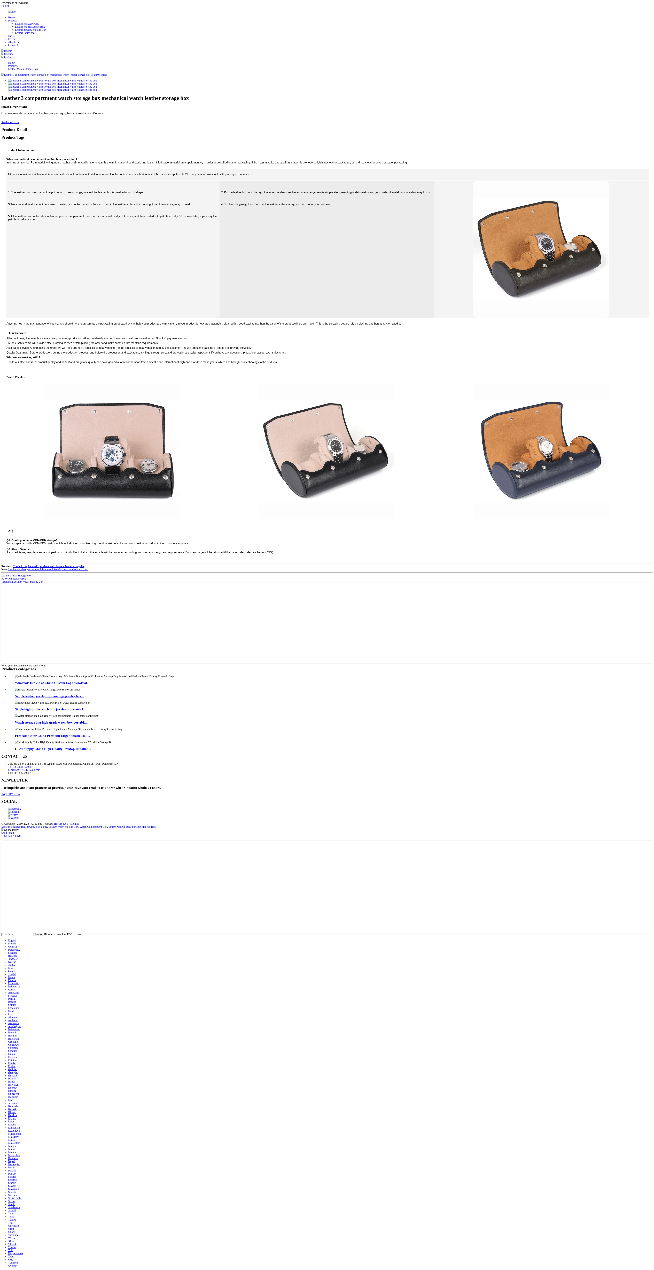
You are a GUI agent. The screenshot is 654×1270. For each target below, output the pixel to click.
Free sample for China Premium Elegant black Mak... (52, 736)
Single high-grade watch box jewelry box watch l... (50, 709)
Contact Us (14, 45)
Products (13, 20)
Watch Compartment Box (93, 826)
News (11, 35)
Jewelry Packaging (37, 826)
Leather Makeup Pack (27, 23)
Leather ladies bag (25, 32)
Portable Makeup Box (144, 826)
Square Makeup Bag (119, 826)
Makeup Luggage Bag (13, 826)
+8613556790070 (11, 836)
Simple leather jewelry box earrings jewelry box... (49, 696)
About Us (13, 42)
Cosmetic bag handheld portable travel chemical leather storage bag (49, 566)
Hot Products (61, 823)
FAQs (11, 38)
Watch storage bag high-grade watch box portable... (51, 722)
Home (11, 17)
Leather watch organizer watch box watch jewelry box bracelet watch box (48, 569)
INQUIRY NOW (10, 794)
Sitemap (74, 823)
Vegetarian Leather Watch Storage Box (22, 581)
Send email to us (10, 122)
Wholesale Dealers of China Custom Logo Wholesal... (52, 683)
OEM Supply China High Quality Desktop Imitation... (53, 749)
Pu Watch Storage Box (13, 578)
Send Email (7, 832)
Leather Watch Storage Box (30, 26)
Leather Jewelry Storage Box (30, 29)
